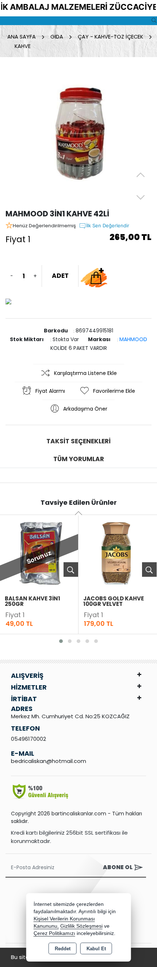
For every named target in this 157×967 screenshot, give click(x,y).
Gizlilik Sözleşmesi (81, 926)
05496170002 (28, 739)
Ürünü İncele (71, 569)
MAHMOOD (133, 339)
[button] (61, 641)
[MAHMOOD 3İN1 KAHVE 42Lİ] (78, 135)
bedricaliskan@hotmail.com (48, 761)
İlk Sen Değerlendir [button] (107, 225)
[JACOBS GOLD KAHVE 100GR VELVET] (117, 552)
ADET (60, 275)
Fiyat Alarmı (50, 391)
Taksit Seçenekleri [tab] (78, 441)
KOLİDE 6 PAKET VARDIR (78, 348)
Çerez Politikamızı (54, 933)
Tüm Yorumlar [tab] (78, 459)
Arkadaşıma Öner (85, 408)
